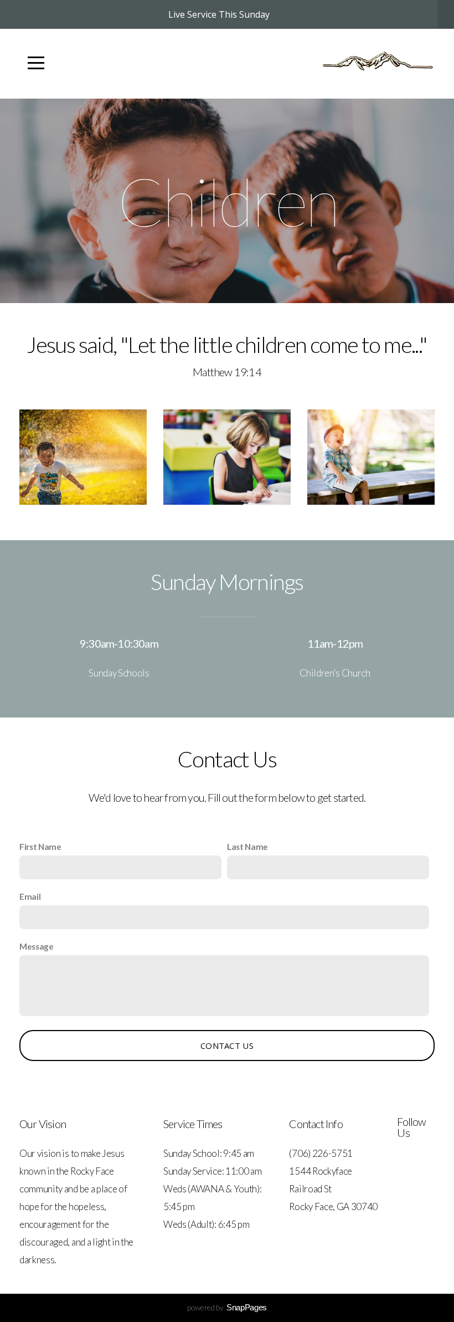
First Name (40, 847)
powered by (227, 1307)
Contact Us (227, 1045)
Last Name (247, 847)
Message (36, 946)
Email (29, 896)
